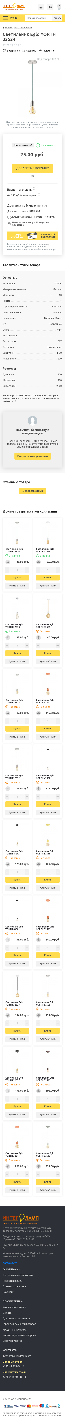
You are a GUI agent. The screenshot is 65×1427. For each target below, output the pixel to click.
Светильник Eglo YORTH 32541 (14, 1154)
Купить (17, 577)
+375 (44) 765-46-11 (14, 1376)
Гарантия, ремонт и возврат (19, 1324)
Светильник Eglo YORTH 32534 (14, 625)
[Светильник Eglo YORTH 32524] (32, 87)
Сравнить (31, 51)
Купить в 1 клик (17, 585)
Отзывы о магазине (14, 1286)
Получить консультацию (32, 456)
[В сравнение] (7, 562)
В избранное (13, 51)
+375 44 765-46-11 (13, 1366)
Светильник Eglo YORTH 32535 (45, 1079)
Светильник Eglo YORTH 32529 (45, 625)
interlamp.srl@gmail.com (17, 1356)
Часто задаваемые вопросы (19, 1335)
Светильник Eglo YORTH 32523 (45, 1003)
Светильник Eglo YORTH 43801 (14, 927)
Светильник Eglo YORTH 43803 (14, 852)
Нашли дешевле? (23, 145)
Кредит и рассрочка (15, 1329)
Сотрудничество (13, 1340)
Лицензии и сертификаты (18, 1275)
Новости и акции (12, 1280)
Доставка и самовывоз (16, 1318)
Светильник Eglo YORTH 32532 (14, 776)
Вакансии (8, 1292)
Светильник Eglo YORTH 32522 (14, 701)
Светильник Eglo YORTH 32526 (14, 550)
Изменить (42, 206)
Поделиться (49, 51)
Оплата (7, 1312)
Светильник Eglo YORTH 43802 (45, 776)
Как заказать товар (14, 1307)
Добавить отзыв (32, 490)
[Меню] (5, 18)
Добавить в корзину (32, 168)
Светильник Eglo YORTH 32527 (14, 1003)
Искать (57, 18)
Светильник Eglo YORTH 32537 (14, 1079)
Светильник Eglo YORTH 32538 (45, 852)
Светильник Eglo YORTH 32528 (45, 550)
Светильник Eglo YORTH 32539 (45, 927)
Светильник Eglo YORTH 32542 (45, 701)
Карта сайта (10, 1262)
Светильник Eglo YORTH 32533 (45, 1154)
